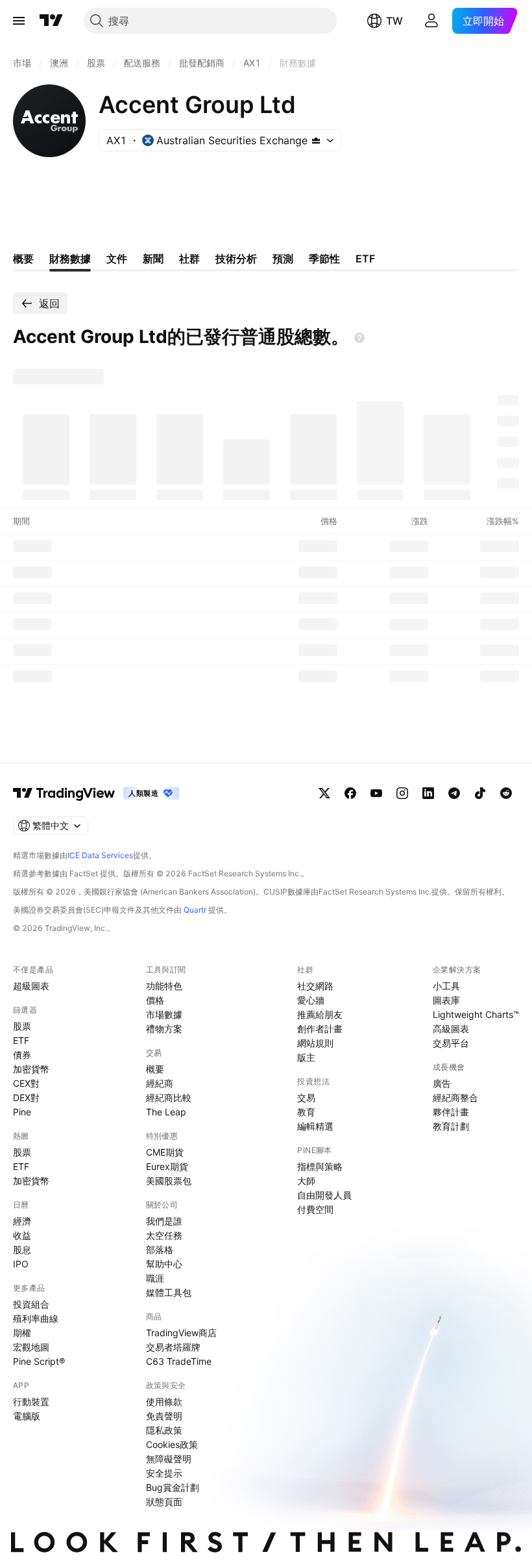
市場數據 (164, 1014)
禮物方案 (164, 1028)
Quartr (195, 910)
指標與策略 (320, 1166)
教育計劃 (451, 1126)
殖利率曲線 (35, 1318)
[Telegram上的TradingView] (454, 793)
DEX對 (26, 1097)
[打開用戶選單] (431, 21)
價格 (155, 1000)
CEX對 (26, 1083)
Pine (22, 1111)
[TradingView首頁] (51, 21)
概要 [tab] (23, 258)
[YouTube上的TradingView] (376, 793)
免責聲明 (164, 1415)
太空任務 (164, 1235)
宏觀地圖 (31, 1346)
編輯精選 (315, 1126)
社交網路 (315, 985)
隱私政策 (164, 1430)
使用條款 (164, 1401)
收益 (22, 1235)
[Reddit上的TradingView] (506, 793)
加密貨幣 (31, 1068)
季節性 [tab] (324, 258)
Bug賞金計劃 (172, 1487)
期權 (22, 1332)
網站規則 (315, 1042)
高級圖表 (451, 1028)
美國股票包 (168, 1180)
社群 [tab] (189, 258)
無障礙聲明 (168, 1458)
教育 (306, 1111)
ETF (21, 1040)
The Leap (166, 1111)
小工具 (446, 985)
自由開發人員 (324, 1194)
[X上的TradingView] (324, 793)
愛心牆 (310, 1000)
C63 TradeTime (179, 1361)
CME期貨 (165, 1152)
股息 (22, 1249)
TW (394, 20)
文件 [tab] (116, 258)
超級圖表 (31, 985)
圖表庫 (446, 1000)
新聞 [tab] (153, 258)
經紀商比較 (168, 1097)
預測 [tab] (282, 258)
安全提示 (164, 1473)
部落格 (159, 1249)
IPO (21, 1263)
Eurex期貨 (167, 1166)
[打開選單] (19, 21)
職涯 (155, 1278)
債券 (22, 1054)
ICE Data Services (100, 855)
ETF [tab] (365, 258)
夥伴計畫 (451, 1111)
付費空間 (315, 1209)
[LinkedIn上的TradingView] (428, 793)
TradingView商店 (181, 1332)
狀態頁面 (164, 1501)
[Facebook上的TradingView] (350, 793)
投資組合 (31, 1304)
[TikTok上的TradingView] (480, 793)
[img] (316, 140)
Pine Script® (39, 1361)
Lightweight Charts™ (476, 1014)
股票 (22, 1026)
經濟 (22, 1220)
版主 (306, 1057)
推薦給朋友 (320, 1014)
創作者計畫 (320, 1028)
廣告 (442, 1083)
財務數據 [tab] (70, 258)
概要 (155, 1068)
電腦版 (26, 1415)
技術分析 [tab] (236, 258)
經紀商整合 (455, 1097)
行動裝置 (31, 1401)
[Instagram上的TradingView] (402, 793)
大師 (306, 1180)
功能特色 (164, 985)
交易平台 (451, 1042)
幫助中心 (164, 1263)
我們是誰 (164, 1220)
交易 (306, 1097)
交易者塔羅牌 (173, 1346)
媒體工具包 (168, 1292)
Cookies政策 (172, 1444)
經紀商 (159, 1083)
